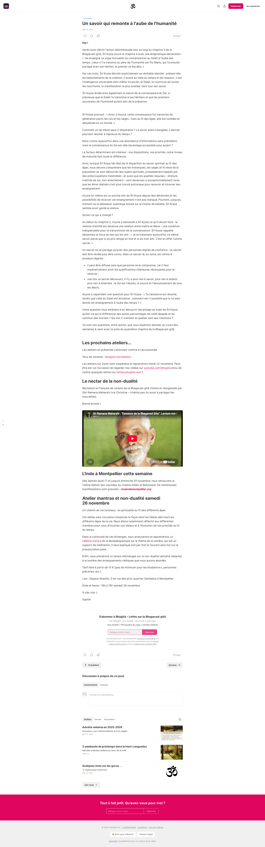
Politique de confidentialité (145, 644)
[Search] (218, 6)
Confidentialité (129, 827)
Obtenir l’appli (146, 834)
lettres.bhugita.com (129, 372)
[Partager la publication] (224, 6)
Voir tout (89, 784)
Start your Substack (124, 834)
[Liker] (85, 36)
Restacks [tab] (104, 685)
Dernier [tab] (97, 719)
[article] (132, 732)
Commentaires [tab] (90, 685)
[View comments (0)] (91, 36)
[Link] (78, 343)
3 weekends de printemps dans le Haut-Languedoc (114, 746)
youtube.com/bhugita (157, 368)
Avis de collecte (156, 827)
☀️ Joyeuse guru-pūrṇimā (94, 769)
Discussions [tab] (109, 719)
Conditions (142, 827)
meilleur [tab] (88, 719)
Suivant (173, 665)
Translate (88, 18)
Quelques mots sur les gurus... (101, 765)
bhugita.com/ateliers (118, 356)
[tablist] (96, 685)
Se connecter (253, 6)
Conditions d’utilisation (146, 638)
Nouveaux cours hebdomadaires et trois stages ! (105, 731)
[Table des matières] (3, 423)
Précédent (93, 665)
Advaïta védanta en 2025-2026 (102, 727)
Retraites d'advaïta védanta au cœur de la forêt (104, 750)
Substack (113, 841)
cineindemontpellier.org (136, 489)
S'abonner (236, 6)
